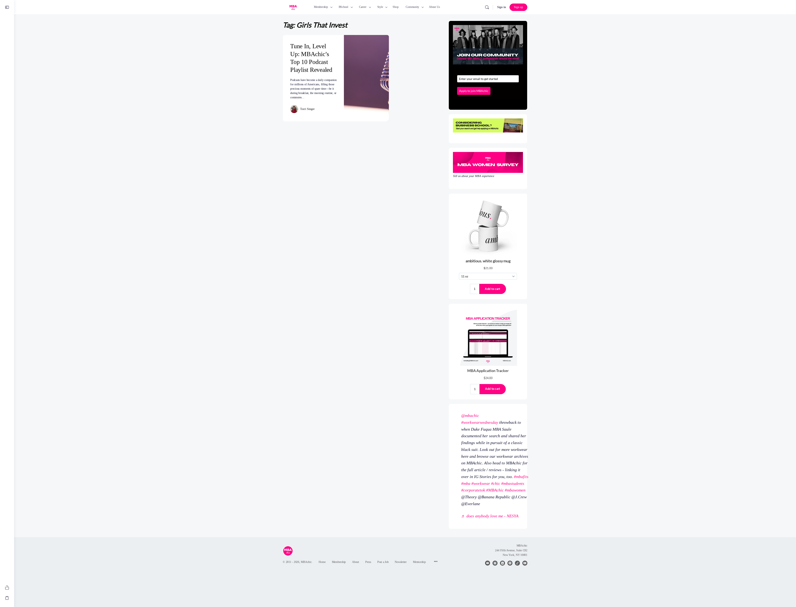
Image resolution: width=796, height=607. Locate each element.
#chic (495, 483)
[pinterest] (509, 563)
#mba (465, 483)
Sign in (501, 7)
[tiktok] (517, 563)
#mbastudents (512, 483)
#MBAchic (495, 490)
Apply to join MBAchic (473, 91)
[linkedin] (502, 563)
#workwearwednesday (479, 422)
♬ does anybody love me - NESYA (489, 516)
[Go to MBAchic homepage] (293, 7)
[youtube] (524, 563)
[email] (487, 563)
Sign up (518, 7)
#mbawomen (515, 490)
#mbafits (521, 476)
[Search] (487, 7)
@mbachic (470, 415)
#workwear (480, 483)
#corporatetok (473, 490)
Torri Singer (307, 109)
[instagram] (495, 563)
